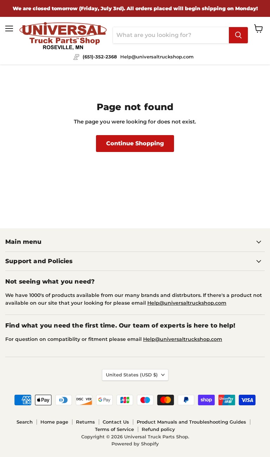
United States (132, 374)
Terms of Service (114, 429)
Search (25, 422)
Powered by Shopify (135, 443)
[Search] (238, 35)
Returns (85, 422)
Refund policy (158, 429)
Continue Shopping (135, 143)
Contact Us (116, 422)
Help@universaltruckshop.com (186, 303)
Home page (54, 422)
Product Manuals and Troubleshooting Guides (191, 422)
